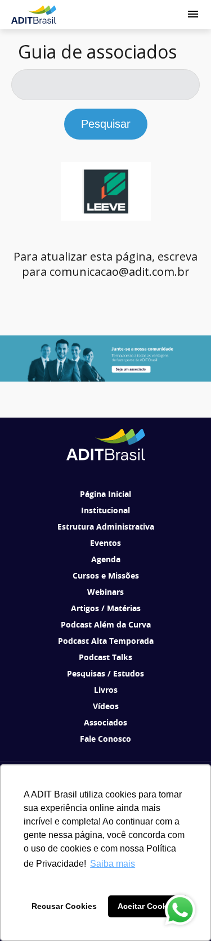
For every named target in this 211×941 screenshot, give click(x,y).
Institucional (105, 510)
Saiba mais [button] (112, 863)
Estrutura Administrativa (105, 526)
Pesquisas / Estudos (105, 673)
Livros (106, 689)
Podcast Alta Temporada (106, 640)
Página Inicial (105, 494)
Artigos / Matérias (106, 608)
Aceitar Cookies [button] (148, 906)
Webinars (105, 591)
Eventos (105, 542)
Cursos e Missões (106, 575)
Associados (105, 722)
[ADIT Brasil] (33, 15)
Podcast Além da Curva (106, 624)
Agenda (105, 559)
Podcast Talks (105, 657)
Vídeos (106, 706)
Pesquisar (106, 124)
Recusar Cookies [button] (64, 906)
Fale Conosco (105, 738)
